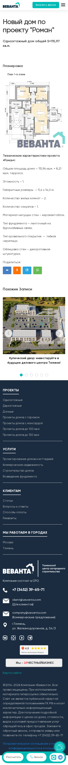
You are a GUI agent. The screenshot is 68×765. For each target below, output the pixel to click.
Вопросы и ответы (15, 506)
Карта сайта (12, 673)
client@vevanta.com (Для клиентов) (26, 602)
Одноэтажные (13, 400)
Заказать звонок (46, 5)
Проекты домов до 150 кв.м (21, 435)
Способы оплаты (14, 512)
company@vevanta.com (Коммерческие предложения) (33, 615)
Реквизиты (9, 518)
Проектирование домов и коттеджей (28, 459)
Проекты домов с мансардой (23, 423)
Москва (8, 542)
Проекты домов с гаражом (21, 417)
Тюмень (8, 548)
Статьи (8, 500)
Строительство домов (18, 470)
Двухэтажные (12, 405)
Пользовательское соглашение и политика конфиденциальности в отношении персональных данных (34, 748)
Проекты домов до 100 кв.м (21, 429)
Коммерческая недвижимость (23, 465)
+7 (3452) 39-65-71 (28, 590)
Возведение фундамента (20, 476)
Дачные (8, 411)
